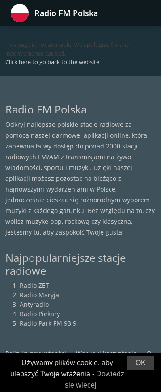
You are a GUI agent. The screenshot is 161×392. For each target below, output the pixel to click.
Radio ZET (34, 285)
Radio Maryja (39, 295)
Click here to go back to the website (52, 62)
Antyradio (34, 304)
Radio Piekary (40, 313)
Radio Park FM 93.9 (48, 323)
